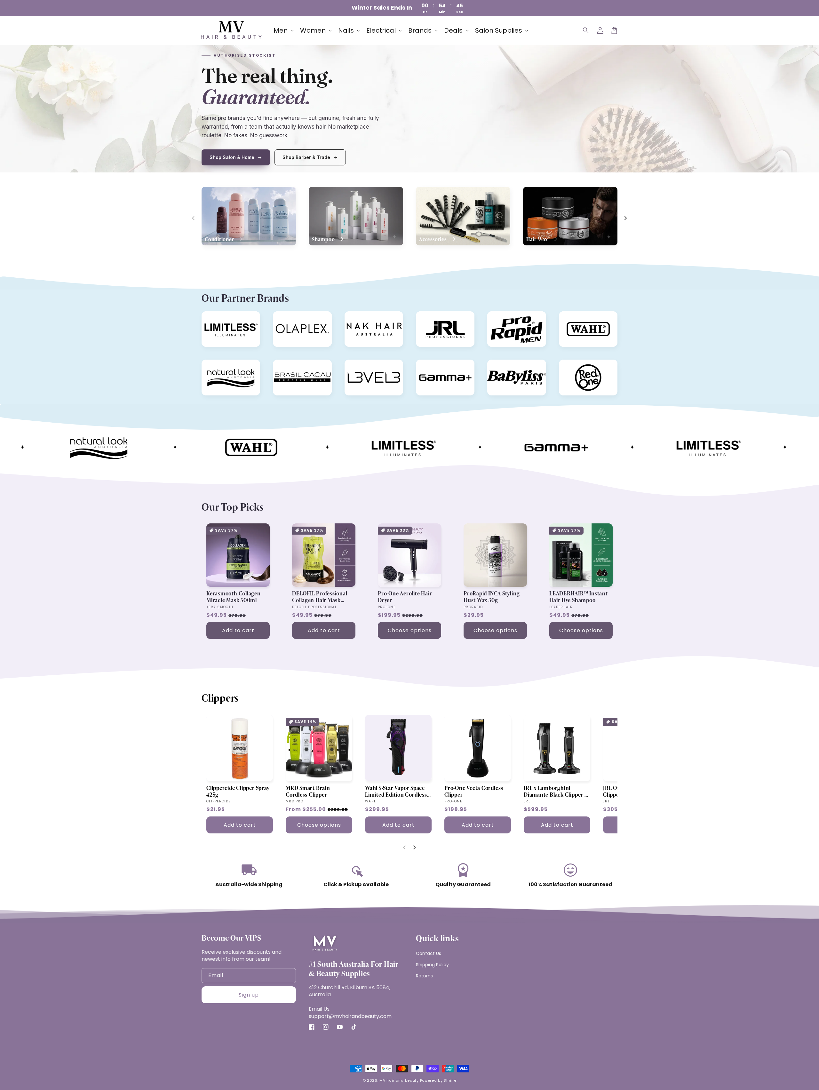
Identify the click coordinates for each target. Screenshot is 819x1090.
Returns (424, 976)
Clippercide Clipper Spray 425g (238, 791)
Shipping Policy (432, 964)
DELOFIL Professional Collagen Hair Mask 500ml (319, 596)
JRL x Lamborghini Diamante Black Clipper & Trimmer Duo (556, 791)
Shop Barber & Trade (306, 157)
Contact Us (428, 953)
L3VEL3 (356, 365)
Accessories (433, 239)
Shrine (450, 1080)
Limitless (215, 317)
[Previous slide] (193, 218)
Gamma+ (428, 365)
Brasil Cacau (289, 365)
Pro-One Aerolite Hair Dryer (405, 596)
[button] (586, 30)
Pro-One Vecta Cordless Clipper (473, 791)
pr (492, 317)
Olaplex (284, 317)
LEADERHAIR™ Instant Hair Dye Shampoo (578, 596)
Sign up (249, 995)
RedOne (570, 365)
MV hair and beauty (399, 1080)
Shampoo (324, 239)
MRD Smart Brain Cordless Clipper (308, 791)
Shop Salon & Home (232, 157)
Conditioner (220, 239)
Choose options (410, 630)
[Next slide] (625, 218)
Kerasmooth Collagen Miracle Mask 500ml (233, 596)
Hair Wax (537, 239)
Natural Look (219, 365)
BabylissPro (503, 365)
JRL (422, 317)
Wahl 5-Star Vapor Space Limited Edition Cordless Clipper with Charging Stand (396, 791)
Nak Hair (357, 317)
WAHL (568, 317)
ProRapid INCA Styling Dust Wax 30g (492, 596)
